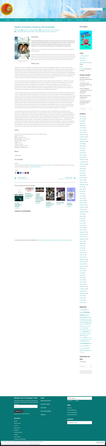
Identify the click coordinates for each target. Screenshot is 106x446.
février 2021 (82, 254)
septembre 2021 (83, 239)
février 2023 (82, 200)
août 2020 (82, 268)
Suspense (85, 348)
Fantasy (32, 31)
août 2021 (82, 241)
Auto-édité (88, 317)
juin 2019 (82, 300)
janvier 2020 (82, 284)
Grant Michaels (88, 326)
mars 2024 (82, 175)
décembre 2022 (83, 205)
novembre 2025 (83, 136)
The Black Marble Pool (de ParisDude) (50, 204)
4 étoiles (85, 309)
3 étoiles (81, 309)
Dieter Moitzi (43, 407)
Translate (77, 400)
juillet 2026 (82, 118)
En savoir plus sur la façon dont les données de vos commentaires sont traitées (54, 240)
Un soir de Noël (60, 202)
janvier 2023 (82, 202)
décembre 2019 (83, 286)
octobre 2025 (82, 139)
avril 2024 (82, 173)
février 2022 (82, 227)
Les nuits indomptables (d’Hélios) (18, 205)
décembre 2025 (83, 134)
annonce (87, 315)
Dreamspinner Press (83, 324)
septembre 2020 (83, 266)
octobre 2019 (82, 291)
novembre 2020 (83, 261)
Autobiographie (82, 319)
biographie (90, 319)
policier (88, 337)
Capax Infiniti (82, 60)
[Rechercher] (104, 9)
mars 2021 (82, 252)
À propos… (69, 20)
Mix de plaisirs (83, 58)
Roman (81, 343)
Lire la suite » (27, 198)
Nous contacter (79, 20)
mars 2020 (82, 279)
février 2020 (82, 282)
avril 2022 (82, 223)
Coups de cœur (17, 20)
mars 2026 (82, 127)
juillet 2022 (82, 216)
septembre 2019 (83, 293)
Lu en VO (27, 20)
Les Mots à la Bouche (45, 404)
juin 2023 (82, 191)
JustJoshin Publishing (84, 329)
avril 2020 (82, 277)
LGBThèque (43, 414)
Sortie (86, 346)
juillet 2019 (82, 298)
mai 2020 (82, 275)
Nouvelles (86, 335)
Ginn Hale (37, 31)
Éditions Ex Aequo (84, 350)
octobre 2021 (82, 236)
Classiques (47, 20)
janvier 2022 (82, 230)
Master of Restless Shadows (48, 31)
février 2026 (82, 130)
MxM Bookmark (88, 333)
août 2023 (82, 186)
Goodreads (82, 68)
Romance (86, 343)
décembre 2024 (83, 159)
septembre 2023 (83, 184)
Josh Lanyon (85, 328)
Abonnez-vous (18, 411)
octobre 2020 (82, 264)
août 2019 (82, 295)
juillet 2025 (82, 146)
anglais (21, 31)
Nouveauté (82, 335)
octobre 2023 (82, 182)
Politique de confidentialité (94, 20)
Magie (40, 31)
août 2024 (82, 166)
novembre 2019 (83, 288)
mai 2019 (82, 302)
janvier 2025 (82, 157)
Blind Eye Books (27, 31)
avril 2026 (82, 125)
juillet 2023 (82, 189)
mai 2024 (82, 171)
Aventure (87, 319)
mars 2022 (82, 225)
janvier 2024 (82, 180)
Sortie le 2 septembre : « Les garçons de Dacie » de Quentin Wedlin (86, 90)
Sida (91, 343)
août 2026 (82, 116)
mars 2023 (82, 198)
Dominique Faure (86, 323)
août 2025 (82, 143)
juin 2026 (82, 121)
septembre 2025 (83, 141)
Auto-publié (83, 317)
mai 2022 (82, 220)
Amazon (16, 163)
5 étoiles (18, 31)
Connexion (69, 407)
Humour (81, 328)
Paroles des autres (58, 20)
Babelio (81, 66)
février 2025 (82, 155)
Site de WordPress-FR (72, 414)
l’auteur (48, 165)
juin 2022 (82, 218)
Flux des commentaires (72, 412)
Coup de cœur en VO (44, 30)
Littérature (85, 332)
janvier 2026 (82, 132)
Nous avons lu (37, 20)
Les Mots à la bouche (84, 55)
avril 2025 (82, 150)
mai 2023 (82, 193)
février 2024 (82, 177)
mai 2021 (82, 248)
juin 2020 (82, 273)
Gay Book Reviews (37, 166)
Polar (85, 337)
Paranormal (81, 337)
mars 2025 (82, 152)
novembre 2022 (83, 207)
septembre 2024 (83, 164)
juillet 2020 (82, 270)
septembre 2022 (83, 211)
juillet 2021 (82, 243)
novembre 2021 (83, 234)
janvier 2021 (82, 257)
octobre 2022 (82, 209)
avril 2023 (82, 195)
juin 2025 (82, 148)
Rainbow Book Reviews (85, 62)
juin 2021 (82, 245)
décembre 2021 (83, 232)
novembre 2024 (83, 161)
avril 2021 (82, 250)
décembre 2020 (83, 259)
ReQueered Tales (85, 341)
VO (56, 31)
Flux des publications (71, 410)
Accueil (7, 20)
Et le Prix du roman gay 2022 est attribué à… (29, 195)
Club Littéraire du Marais (46, 411)
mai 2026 (82, 123)
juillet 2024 (82, 168)
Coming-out (86, 320)
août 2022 (82, 214)
